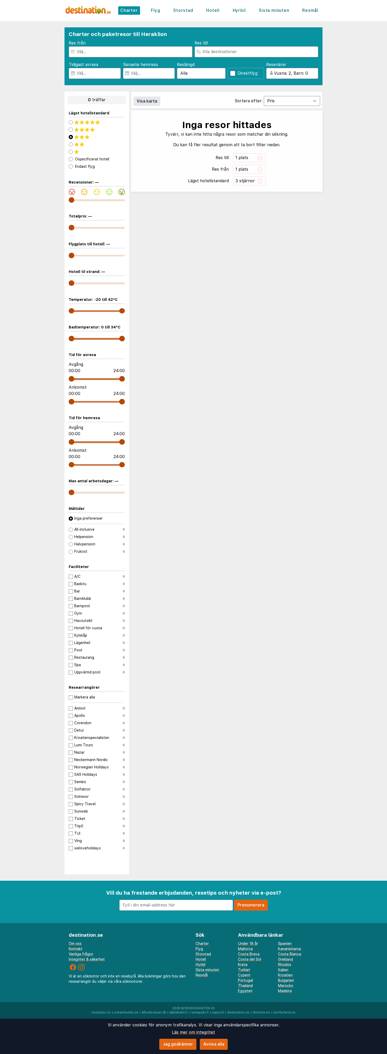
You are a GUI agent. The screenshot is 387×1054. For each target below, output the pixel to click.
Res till (201, 42)
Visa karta (147, 101)
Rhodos (284, 964)
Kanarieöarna (289, 949)
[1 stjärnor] (97, 151)
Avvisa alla (213, 1044)
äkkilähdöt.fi (178, 1012)
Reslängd (186, 64)
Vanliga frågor (81, 954)
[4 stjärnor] (97, 129)
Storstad (183, 10)
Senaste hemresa (140, 64)
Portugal (245, 980)
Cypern (244, 975)
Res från (77, 42)
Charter (129, 10)
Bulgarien (286, 980)
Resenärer (276, 64)
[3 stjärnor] (97, 137)
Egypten (245, 991)
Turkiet (244, 970)
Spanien (285, 943)
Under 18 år (248, 943)
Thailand (245, 986)
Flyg (155, 10)
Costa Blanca (289, 954)
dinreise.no (261, 1012)
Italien (283, 970)
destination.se (238, 1012)
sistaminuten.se (126, 1012)
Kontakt (75, 949)
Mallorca (245, 949)
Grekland (285, 959)
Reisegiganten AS (200, 1008)
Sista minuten (274, 10)
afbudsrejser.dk (154, 1012)
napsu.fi (218, 1012)
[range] (71, 200)
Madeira (285, 991)
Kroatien (285, 975)
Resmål (310, 10)
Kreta (242, 964)
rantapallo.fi (200, 1012)
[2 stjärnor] (97, 144)
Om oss (75, 943)
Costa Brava (249, 954)
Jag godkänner (178, 1044)
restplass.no (101, 1012)
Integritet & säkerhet (87, 959)
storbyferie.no (284, 1012)
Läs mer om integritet (193, 1032)
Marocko (285, 986)
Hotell (213, 10)
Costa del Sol (249, 959)
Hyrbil (239, 10)
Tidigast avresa (83, 64)
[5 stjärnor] (97, 122)
